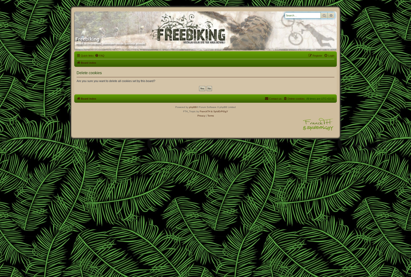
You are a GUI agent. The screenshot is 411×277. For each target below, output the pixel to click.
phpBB (193, 107)
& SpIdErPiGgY (219, 111)
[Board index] (121, 22)
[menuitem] (99, 55)
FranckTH (205, 111)
